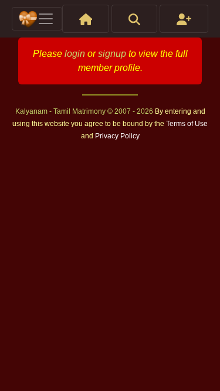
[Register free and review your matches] (184, 19)
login (75, 54)
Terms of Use (187, 124)
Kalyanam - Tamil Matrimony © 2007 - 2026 (85, 111)
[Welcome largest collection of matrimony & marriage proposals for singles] (86, 19)
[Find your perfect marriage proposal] (134, 19)
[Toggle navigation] (37, 18)
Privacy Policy (117, 136)
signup (112, 54)
